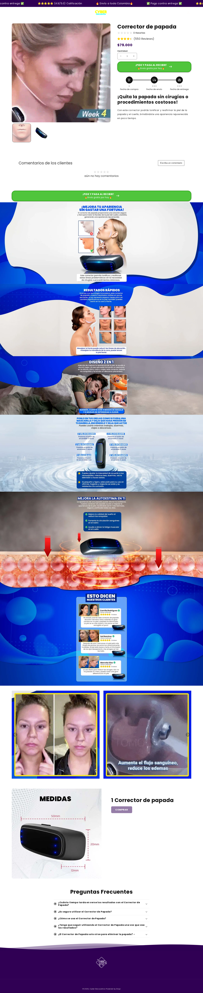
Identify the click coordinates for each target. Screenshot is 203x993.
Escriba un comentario (171, 163)
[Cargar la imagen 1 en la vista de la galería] (21, 133)
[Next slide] (188, 735)
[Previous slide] (15, 735)
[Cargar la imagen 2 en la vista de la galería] (41, 133)
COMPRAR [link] (121, 809)
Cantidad (122, 51)
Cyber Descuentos (97, 989)
